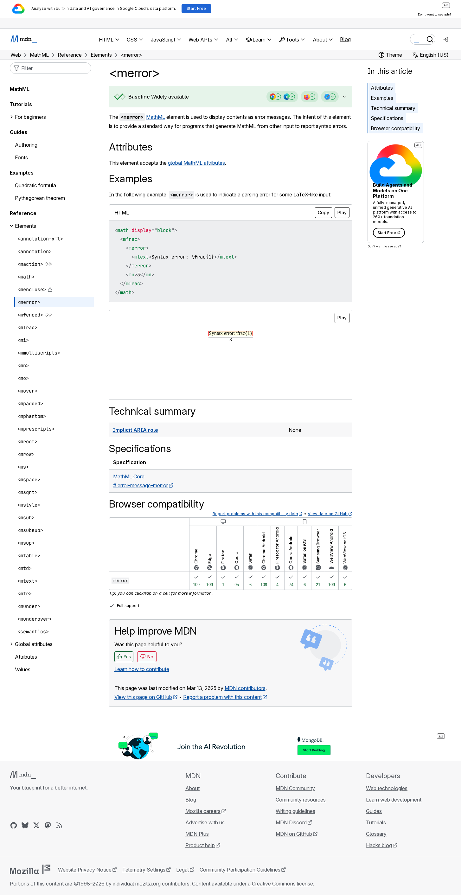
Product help (200, 845)
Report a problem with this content (222, 697)
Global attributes (34, 644)
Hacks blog (379, 845)
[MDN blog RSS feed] (59, 825)
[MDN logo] (23, 775)
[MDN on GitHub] (13, 825)
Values (22, 669)
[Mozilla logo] (30, 869)
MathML (155, 117)
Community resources (301, 799)
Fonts (21, 157)
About (192, 788)
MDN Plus (197, 834)
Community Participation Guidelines (240, 869)
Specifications (387, 118)
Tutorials (21, 104)
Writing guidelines (295, 811)
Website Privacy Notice (85, 869)
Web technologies (386, 788)
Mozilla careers (203, 811)
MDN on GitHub (294, 834)
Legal (182, 869)
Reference (23, 213)
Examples (382, 98)
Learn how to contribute (141, 669)
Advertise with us (205, 822)
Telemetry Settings (143, 869)
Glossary (376, 834)
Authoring (26, 145)
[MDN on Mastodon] (48, 825)
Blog (345, 39)
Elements (25, 226)
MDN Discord (291, 822)
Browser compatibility (395, 128)
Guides (18, 132)
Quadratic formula (35, 185)
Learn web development (393, 799)
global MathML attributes (196, 163)
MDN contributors (245, 688)
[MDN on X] (36, 825)
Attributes (382, 88)
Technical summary (393, 108)
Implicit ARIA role (135, 430)
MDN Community (295, 788)
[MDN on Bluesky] (25, 825)
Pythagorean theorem (40, 198)
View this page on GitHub (143, 697)
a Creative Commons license (280, 883)
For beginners (30, 117)
